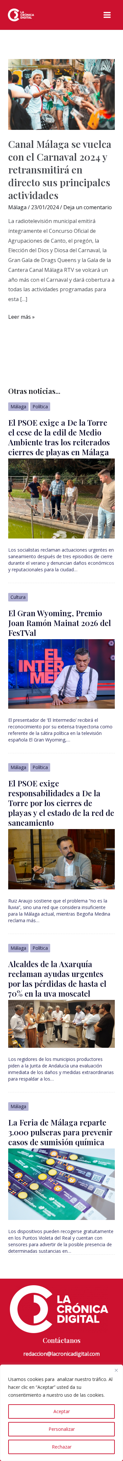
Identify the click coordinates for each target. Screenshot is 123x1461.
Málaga (17, 207)
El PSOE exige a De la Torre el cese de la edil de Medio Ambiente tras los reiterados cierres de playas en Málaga (59, 437)
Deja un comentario (87, 207)
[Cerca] (116, 1370)
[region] (61, 1413)
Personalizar (62, 1429)
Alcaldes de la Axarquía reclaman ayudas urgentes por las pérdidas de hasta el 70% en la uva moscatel (57, 979)
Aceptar (61, 1411)
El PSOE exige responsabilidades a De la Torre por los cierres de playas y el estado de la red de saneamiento (61, 803)
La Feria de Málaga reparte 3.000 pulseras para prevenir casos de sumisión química (60, 1132)
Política (40, 406)
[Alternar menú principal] (107, 15)
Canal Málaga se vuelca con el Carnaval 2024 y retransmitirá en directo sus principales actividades (60, 169)
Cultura (18, 597)
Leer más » (21, 317)
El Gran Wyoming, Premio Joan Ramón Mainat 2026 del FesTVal (59, 623)
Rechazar (62, 1447)
